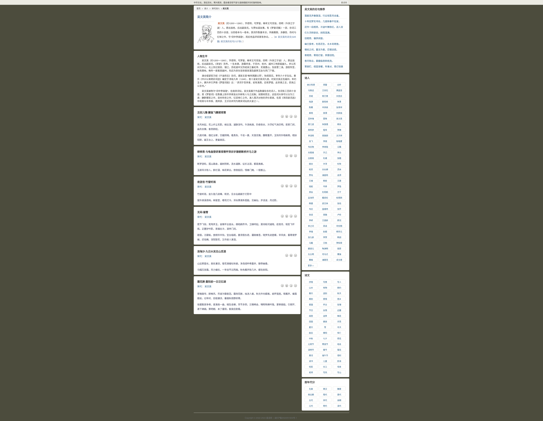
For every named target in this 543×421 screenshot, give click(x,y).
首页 (199, 8)
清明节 (311, 349)
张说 (311, 214)
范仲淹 (311, 118)
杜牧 (339, 163)
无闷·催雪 (202, 212)
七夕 (325, 338)
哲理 (339, 304)
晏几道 (311, 124)
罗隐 (339, 186)
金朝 (339, 400)
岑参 (325, 186)
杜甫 (325, 158)
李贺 (325, 237)
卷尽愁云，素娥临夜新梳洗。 (319, 60)
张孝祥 (339, 107)
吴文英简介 (204, 17)
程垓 (325, 129)
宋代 (199, 117)
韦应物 (311, 146)
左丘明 (311, 254)
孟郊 (339, 175)
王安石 (325, 90)
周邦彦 (311, 129)
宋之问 (311, 225)
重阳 (325, 332)
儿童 (325, 361)
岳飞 (311, 141)
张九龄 (311, 237)
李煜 (325, 141)
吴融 (325, 214)
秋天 (339, 293)
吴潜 (325, 112)
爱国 (311, 304)
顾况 (339, 220)
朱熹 (339, 101)
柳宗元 (339, 231)
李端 (311, 231)
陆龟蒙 (339, 141)
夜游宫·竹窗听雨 (206, 182)
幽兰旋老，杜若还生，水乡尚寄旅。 (323, 43)
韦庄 (311, 208)
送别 (325, 293)
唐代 (339, 394)
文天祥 (339, 135)
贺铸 (339, 129)
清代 (339, 405)
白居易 (311, 158)
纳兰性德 (311, 84)
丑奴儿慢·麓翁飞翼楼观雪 (211, 112)
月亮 (339, 321)
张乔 (339, 208)
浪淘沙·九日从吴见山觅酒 (211, 251)
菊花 (339, 349)
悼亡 (339, 332)
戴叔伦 (325, 197)
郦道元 (311, 248)
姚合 (311, 163)
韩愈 (325, 180)
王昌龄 (325, 220)
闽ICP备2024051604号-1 (286, 417)
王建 (339, 180)
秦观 (311, 112)
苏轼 (311, 95)
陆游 (311, 101)
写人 (339, 281)
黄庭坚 (339, 90)
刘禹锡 (311, 152)
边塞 (339, 310)
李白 (339, 152)
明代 (325, 405)
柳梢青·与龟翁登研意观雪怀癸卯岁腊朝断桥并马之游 (227, 152)
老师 (311, 372)
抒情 (311, 281)
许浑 (325, 163)
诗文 (307, 275)
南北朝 (311, 394)
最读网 (344, 2)
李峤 (311, 220)
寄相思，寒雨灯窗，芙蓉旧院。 (320, 55)
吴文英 (208, 117)
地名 (339, 344)
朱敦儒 (325, 124)
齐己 (325, 152)
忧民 (311, 366)
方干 (339, 192)
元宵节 (311, 344)
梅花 (339, 315)
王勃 (325, 242)
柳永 (339, 124)
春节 (325, 349)
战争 (325, 315)
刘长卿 (325, 169)
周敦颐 (325, 135)
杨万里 (325, 95)
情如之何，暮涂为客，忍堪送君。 (322, 49)
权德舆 (339, 197)
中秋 (311, 338)
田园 (311, 321)
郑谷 (311, 192)
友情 (325, 310)
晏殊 (325, 118)
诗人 (206, 8)
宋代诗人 (216, 8)
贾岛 (311, 175)
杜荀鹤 (325, 192)
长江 (325, 366)
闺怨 (311, 315)
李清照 (311, 135)
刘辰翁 (339, 112)
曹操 (339, 254)
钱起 (311, 186)
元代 (311, 405)
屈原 (339, 248)
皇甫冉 (325, 208)
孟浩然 (311, 197)
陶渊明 (325, 248)
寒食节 (325, 344)
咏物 (325, 287)
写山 (339, 372)
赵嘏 (325, 231)
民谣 (339, 361)
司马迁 (325, 254)
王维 (311, 180)
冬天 (339, 327)
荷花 (339, 338)
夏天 (311, 327)
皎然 (311, 169)
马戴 (311, 242)
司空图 (339, 225)
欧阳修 (325, 101)
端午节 (325, 355)
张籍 (339, 158)
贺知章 (339, 242)
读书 (311, 361)
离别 (311, 298)
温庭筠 (325, 175)
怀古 (325, 304)
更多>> (311, 265)
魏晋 (339, 388)
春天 (311, 293)
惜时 (339, 355)
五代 (311, 400)
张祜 (339, 203)
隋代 (325, 394)
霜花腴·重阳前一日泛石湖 (211, 281)
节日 (311, 310)
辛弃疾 (325, 107)
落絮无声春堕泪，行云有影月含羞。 (323, 15)
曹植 (311, 259)
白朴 (339, 84)
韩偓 (311, 203)
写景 (325, 281)
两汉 (325, 388)
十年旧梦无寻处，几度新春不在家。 (323, 21)
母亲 (339, 366)
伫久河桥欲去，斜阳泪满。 (318, 32)
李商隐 (325, 146)
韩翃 (339, 237)
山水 (311, 287)
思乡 (339, 298)
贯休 (339, 169)
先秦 (311, 388)
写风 (325, 372)
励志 (311, 332)
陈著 (311, 107)
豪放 (325, 321)
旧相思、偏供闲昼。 (315, 38)
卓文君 (339, 259)
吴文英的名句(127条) (231, 41)
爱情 (325, 298)
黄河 (311, 355)
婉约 (339, 287)
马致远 (311, 90)
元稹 (339, 146)
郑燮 (325, 84)
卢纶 (339, 214)
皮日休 (325, 203)
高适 (325, 225)
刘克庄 (339, 95)
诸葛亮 (325, 259)
